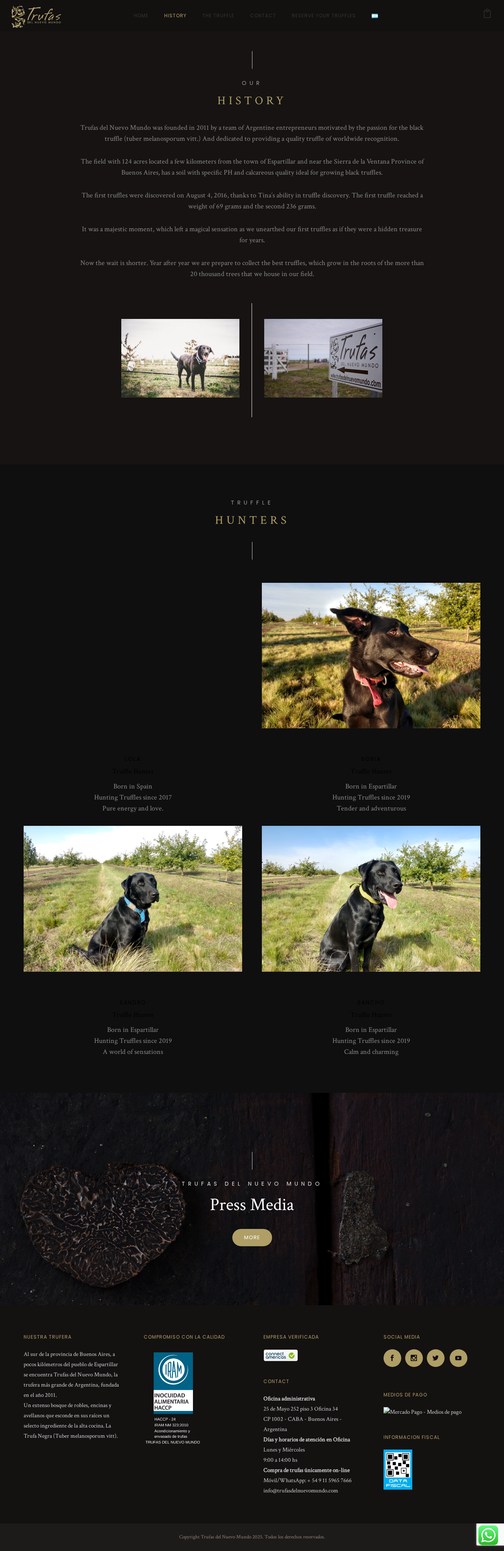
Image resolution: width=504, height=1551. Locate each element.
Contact (263, 15)
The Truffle (218, 15)
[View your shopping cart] (487, 15)
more (252, 1237)
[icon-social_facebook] (394, 1358)
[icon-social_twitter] (437, 1358)
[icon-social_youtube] (458, 1358)
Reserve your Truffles (324, 15)
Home (141, 15)
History (175, 15)
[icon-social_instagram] (416, 1358)
